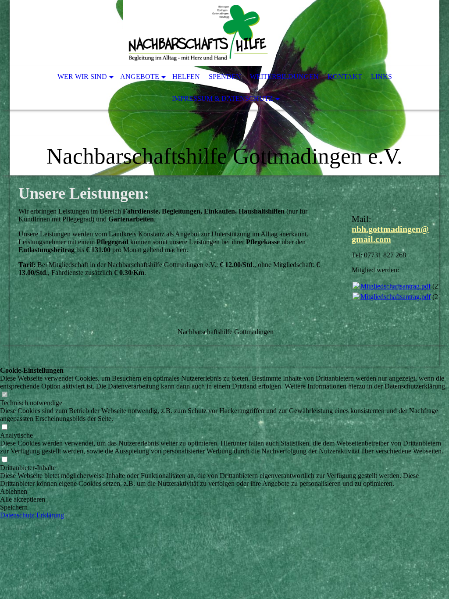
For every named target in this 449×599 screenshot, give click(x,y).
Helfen (186, 76)
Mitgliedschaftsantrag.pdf (395, 286)
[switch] (4, 395)
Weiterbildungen (284, 76)
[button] (224, 492)
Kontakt (345, 76)
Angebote (139, 76)
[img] (198, 33)
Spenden (225, 76)
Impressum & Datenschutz (222, 98)
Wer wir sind (82, 76)
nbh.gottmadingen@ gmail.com (390, 234)
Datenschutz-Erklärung (32, 515)
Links (381, 76)
